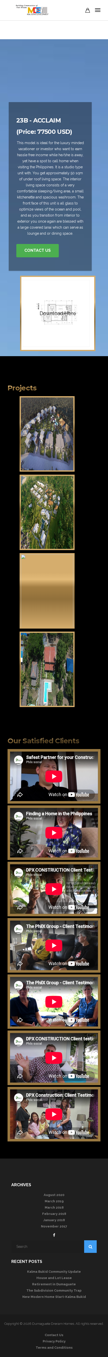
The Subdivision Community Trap (54, 1290)
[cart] (87, 11)
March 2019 (54, 1201)
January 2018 (54, 1220)
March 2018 (54, 1207)
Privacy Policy (54, 1341)
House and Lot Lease (54, 1278)
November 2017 (54, 1226)
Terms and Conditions (54, 1347)
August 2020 (54, 1195)
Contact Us (37, 250)
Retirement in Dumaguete (54, 1284)
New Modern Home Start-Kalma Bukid (54, 1297)
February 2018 (54, 1214)
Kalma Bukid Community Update (54, 1271)
